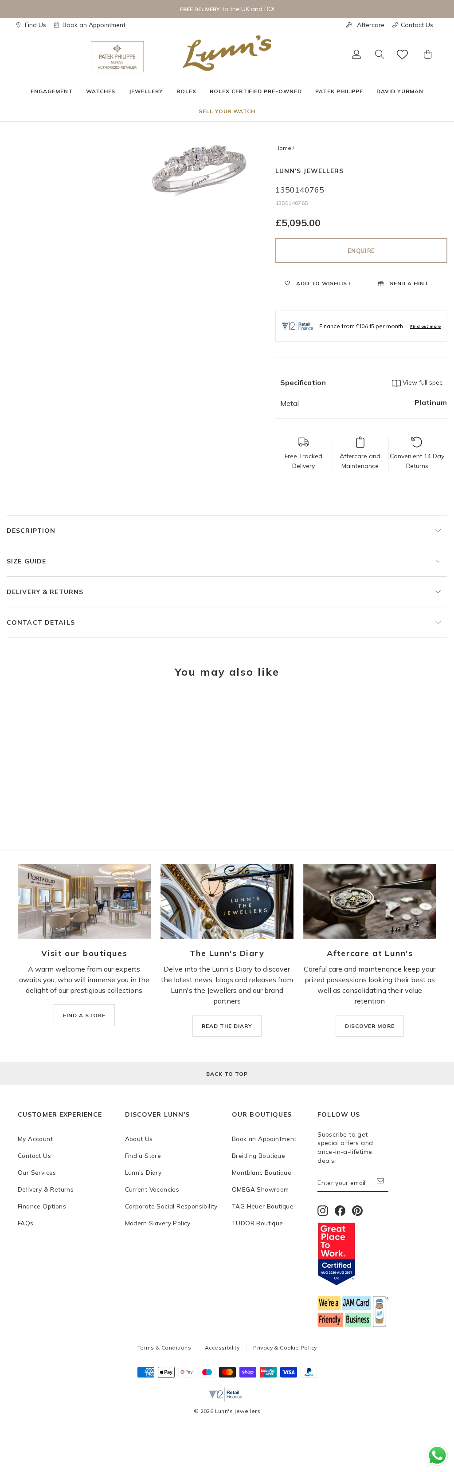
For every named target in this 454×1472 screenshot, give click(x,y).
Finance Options (42, 1206)
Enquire (361, 250)
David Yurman (399, 91)
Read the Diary (227, 1026)
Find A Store (84, 1015)
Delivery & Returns (45, 592)
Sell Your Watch (227, 111)
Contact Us (417, 25)
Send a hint (408, 283)
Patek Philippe (339, 91)
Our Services (37, 1172)
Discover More (370, 1026)
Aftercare (370, 25)
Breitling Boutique (258, 1155)
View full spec (421, 382)
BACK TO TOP (227, 1074)
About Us (139, 1138)
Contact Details (41, 622)
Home (283, 148)
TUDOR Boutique (257, 1223)
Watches (101, 91)
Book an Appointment (94, 25)
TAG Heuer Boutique (263, 1206)
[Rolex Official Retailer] (54, 56)
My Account (35, 1138)
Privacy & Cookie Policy (285, 1347)
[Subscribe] (382, 1183)
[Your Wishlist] (403, 54)
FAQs (26, 1223)
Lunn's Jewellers (309, 171)
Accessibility (222, 1347)
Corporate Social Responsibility (171, 1206)
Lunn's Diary (143, 1172)
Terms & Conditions (164, 1347)
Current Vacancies (152, 1189)
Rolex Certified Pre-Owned (256, 91)
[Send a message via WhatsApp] (437, 1455)
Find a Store (143, 1155)
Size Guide (26, 561)
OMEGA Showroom (260, 1189)
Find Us (35, 25)
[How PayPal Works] (309, 1374)
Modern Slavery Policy (158, 1223)
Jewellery (146, 91)
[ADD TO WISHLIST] (29, 712)
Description (31, 531)
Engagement (52, 91)
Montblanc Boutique (261, 1172)
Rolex (186, 91)
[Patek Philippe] (117, 56)
